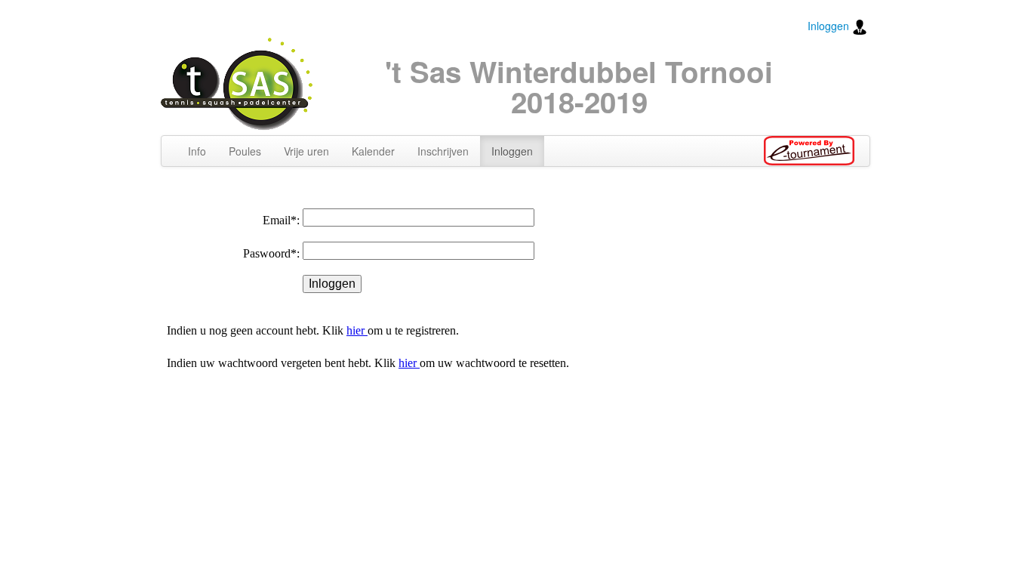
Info (197, 151)
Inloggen (830, 25)
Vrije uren (306, 151)
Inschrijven (443, 151)
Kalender (373, 151)
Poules (245, 151)
